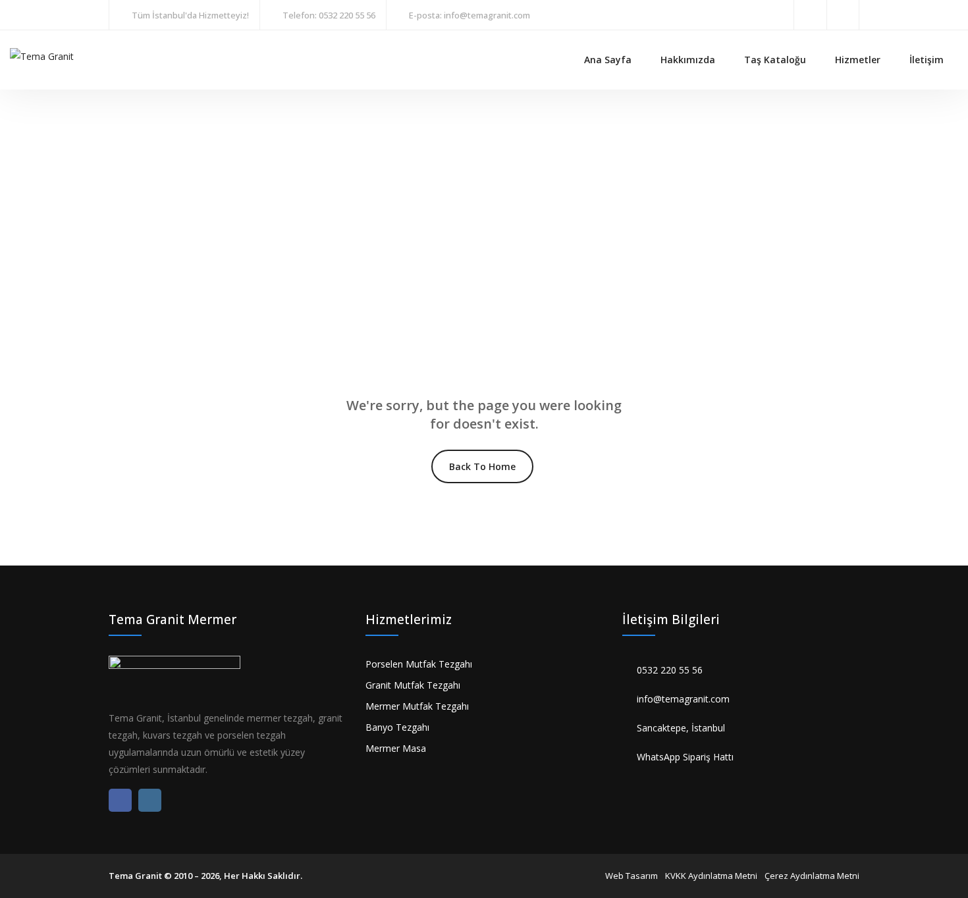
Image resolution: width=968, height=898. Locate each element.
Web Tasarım (631, 876)
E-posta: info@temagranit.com (469, 15)
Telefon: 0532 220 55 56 (328, 15)
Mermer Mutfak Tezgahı (417, 706)
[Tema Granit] (42, 55)
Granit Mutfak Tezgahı (412, 685)
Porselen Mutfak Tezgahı (418, 664)
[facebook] (810, 15)
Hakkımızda (687, 59)
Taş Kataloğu (775, 59)
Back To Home (482, 466)
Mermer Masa (395, 748)
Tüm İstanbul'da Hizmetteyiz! (190, 15)
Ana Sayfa (608, 59)
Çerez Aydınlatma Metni (812, 876)
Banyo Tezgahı (397, 727)
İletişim (926, 59)
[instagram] (843, 15)
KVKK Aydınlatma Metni (711, 876)
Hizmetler (857, 59)
